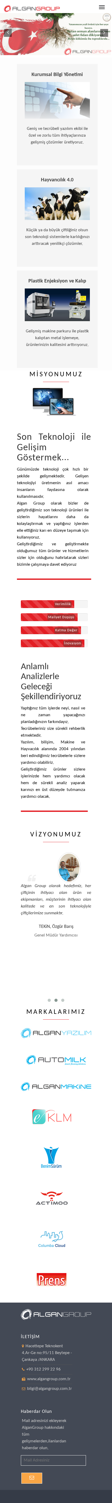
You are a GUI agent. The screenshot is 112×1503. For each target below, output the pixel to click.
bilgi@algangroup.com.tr (49, 1388)
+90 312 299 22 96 (43, 1369)
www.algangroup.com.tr (48, 1379)
